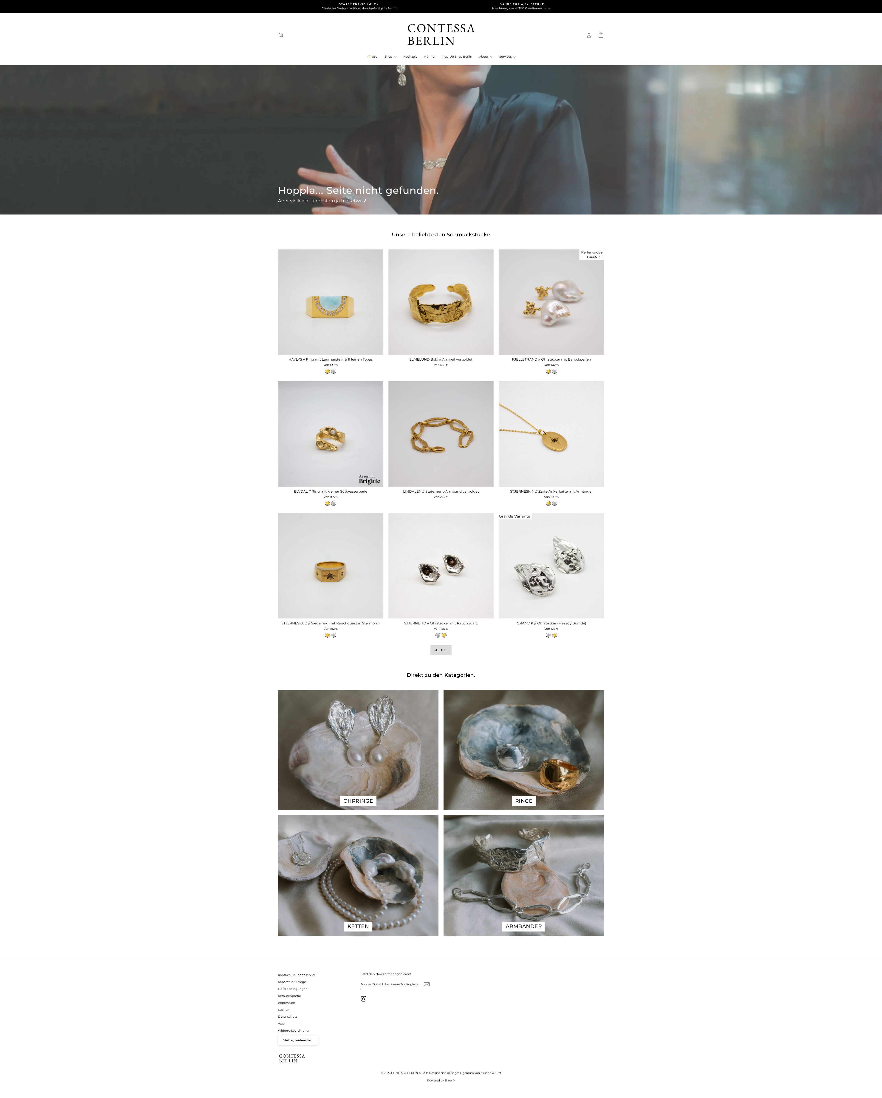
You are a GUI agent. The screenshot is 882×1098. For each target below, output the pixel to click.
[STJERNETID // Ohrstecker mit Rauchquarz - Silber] (438, 635)
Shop (388, 56)
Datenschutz (287, 1016)
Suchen (283, 1009)
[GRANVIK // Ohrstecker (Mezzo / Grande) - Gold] (554, 635)
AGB (281, 1023)
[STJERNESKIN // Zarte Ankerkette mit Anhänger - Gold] (548, 503)
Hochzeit (410, 56)
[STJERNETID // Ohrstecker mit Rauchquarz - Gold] (444, 635)
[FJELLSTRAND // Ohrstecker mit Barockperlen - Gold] (548, 371)
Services (505, 56)
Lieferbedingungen (293, 989)
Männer (429, 56)
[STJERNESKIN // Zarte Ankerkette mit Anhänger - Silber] (554, 503)
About (484, 56)
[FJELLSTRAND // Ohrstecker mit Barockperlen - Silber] (554, 371)
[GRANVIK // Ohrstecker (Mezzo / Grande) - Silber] (548, 635)
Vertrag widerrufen (297, 1040)
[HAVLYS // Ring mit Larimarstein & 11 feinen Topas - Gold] (327, 371)
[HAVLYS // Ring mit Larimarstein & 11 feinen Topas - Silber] (333, 371)
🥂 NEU (372, 56)
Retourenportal (289, 996)
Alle (441, 650)
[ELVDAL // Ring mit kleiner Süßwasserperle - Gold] (327, 503)
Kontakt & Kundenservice (297, 975)
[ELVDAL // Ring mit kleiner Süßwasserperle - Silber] (333, 503)
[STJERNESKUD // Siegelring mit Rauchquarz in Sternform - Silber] (333, 635)
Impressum (286, 1003)
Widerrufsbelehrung (293, 1030)
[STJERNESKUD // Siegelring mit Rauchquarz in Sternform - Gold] (327, 635)
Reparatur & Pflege (292, 982)
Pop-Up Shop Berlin (457, 56)
